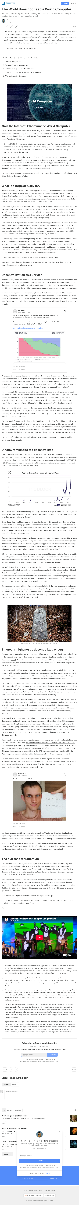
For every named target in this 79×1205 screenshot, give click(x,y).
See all (5, 1154)
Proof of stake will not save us (14, 1129)
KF (7, 20)
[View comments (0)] (11, 27)
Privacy (34, 1190)
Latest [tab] (9, 1110)
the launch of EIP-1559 (42, 754)
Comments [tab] (6, 1084)
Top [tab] (4, 1110)
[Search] (75, 1110)
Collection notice (49, 1190)
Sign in (73, 3)
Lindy (59, 997)
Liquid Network (26, 1022)
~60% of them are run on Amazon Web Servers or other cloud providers (47, 729)
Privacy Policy (55, 1167)
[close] (59, 1132)
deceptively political (62, 754)
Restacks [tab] (15, 1084)
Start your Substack (34, 1195)
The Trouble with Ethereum (65, 37)
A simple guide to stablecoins (14, 1116)
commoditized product (58, 387)
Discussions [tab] (17, 1110)
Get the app (49, 1195)
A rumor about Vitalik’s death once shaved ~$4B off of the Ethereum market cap (39, 763)
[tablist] (10, 1084)
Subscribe (64, 3)
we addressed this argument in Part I (22, 133)
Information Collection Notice (39, 1167)
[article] (39, 1120)
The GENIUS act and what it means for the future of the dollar (23, 1118)
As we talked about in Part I (32, 196)
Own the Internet (21, 152)
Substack (29, 1201)
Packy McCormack (18, 139)
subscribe (32, 48)
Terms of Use (49, 1165)
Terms (40, 1190)
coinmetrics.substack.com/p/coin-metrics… (28, 328)
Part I (13, 660)
